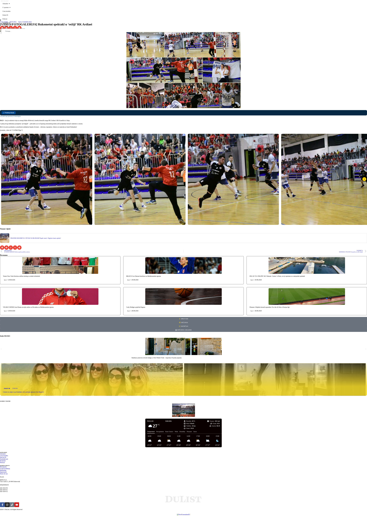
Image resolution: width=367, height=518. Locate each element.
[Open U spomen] (10, 7)
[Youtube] (16, 504)
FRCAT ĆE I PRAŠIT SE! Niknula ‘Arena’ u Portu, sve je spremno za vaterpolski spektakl (277, 276)
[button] (15, 28)
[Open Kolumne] (9, 26)
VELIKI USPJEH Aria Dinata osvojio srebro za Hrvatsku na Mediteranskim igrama (28, 307)
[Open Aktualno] (9, 3)
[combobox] (13, 31)
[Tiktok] (12, 504)
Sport (20, 22)
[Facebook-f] (2, 504)
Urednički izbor (27, 22)
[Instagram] (7, 504)
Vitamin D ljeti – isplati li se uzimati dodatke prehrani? (148, 358)
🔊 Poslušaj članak (8, 112)
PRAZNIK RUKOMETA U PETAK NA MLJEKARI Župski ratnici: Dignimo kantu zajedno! (35, 238)
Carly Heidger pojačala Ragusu (135, 307)
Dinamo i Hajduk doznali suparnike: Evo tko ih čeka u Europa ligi (269, 307)
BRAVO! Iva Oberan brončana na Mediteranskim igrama (143, 276)
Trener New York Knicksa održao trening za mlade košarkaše (21, 276)
